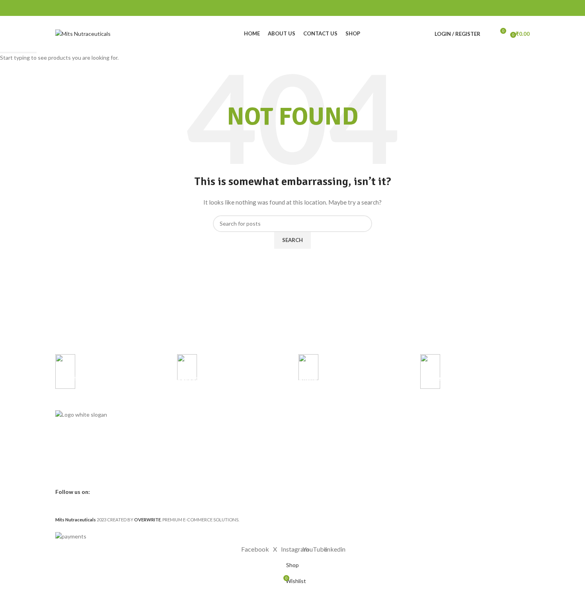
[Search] (488, 34)
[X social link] (494, 8)
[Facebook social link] (484, 8)
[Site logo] (83, 33)
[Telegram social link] (525, 8)
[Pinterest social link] (504, 8)
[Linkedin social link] (514, 8)
